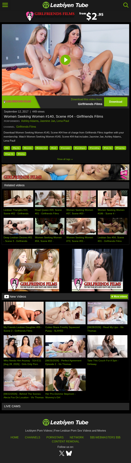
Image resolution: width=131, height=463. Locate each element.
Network (77, 437)
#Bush (53, 148)
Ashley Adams (30, 120)
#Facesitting (94, 148)
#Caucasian (65, 148)
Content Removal (65, 441)
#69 (6, 148)
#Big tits (16, 148)
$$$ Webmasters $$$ (105, 437)
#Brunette (28, 148)
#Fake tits (108, 148)
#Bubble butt (41, 148)
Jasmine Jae (47, 120)
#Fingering (120, 148)
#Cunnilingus (80, 148)
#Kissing (21, 154)
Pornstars (55, 437)
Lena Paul (63, 120)
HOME (15, 437)
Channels (32, 437)
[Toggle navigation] (5, 5)
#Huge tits (9, 154)
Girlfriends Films (26, 126)
